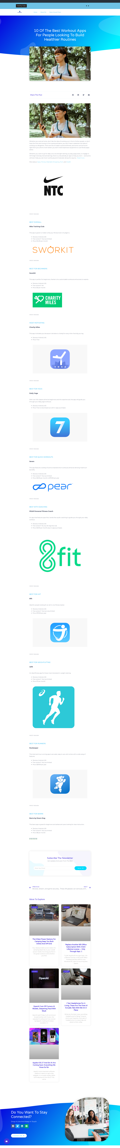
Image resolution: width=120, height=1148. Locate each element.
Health (69, 162)
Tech (61, 162)
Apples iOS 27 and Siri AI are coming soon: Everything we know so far (44, 1065)
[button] (7, 1141)
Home (35, 12)
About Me (43, 12)
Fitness (43, 162)
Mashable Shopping (52, 162)
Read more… (81, 158)
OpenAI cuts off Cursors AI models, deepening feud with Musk (44, 1008)
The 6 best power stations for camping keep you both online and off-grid (48, 6)
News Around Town (55, 12)
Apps (39, 162)
